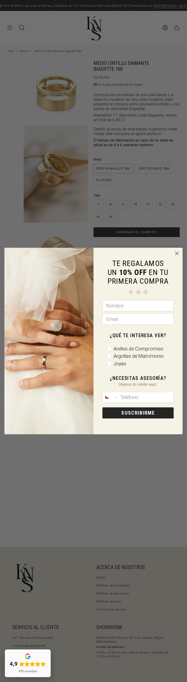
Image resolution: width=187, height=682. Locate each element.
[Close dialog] (177, 253)
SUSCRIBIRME (138, 413)
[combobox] (110, 397)
